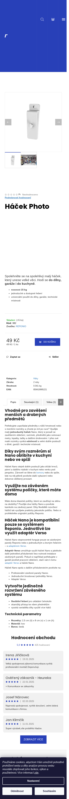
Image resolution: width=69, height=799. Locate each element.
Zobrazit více (33, 739)
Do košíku (49, 342)
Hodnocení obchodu (33, 638)
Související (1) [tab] (31, 402)
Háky (35, 378)
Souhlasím (49, 791)
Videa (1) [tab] (51, 402)
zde (36, 772)
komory (40, 472)
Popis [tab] (13, 402)
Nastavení (33, 780)
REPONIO (21, 326)
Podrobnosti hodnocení (18, 197)
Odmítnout (17, 791)
